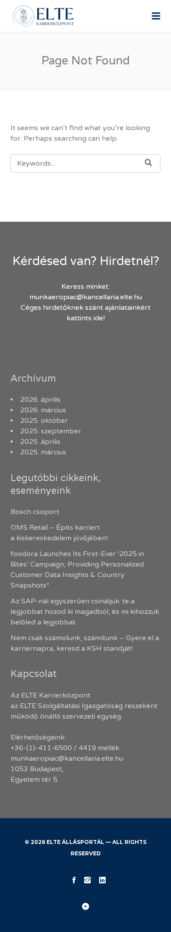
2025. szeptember (50, 431)
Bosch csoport (35, 511)
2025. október (44, 420)
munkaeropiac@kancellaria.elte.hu (85, 297)
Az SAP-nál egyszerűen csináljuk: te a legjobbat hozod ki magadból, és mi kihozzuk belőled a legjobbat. (85, 612)
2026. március (43, 410)
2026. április (40, 399)
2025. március (43, 452)
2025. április (40, 441)
